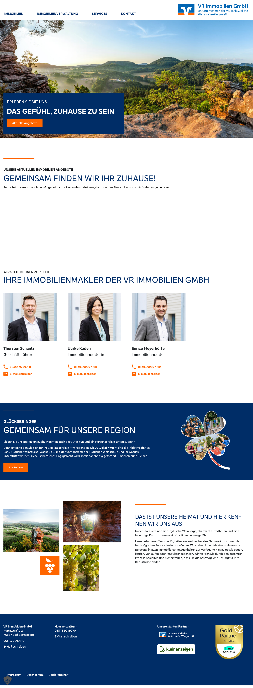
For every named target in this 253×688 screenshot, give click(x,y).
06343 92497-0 (20, 367)
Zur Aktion (16, 467)
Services (99, 14)
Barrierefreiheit (58, 675)
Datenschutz (35, 675)
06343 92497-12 (149, 367)
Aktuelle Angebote (24, 123)
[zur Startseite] (213, 10)
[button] (7, 680)
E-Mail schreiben (21, 374)
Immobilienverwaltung (57, 14)
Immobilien (13, 14)
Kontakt (128, 14)
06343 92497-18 (85, 367)
